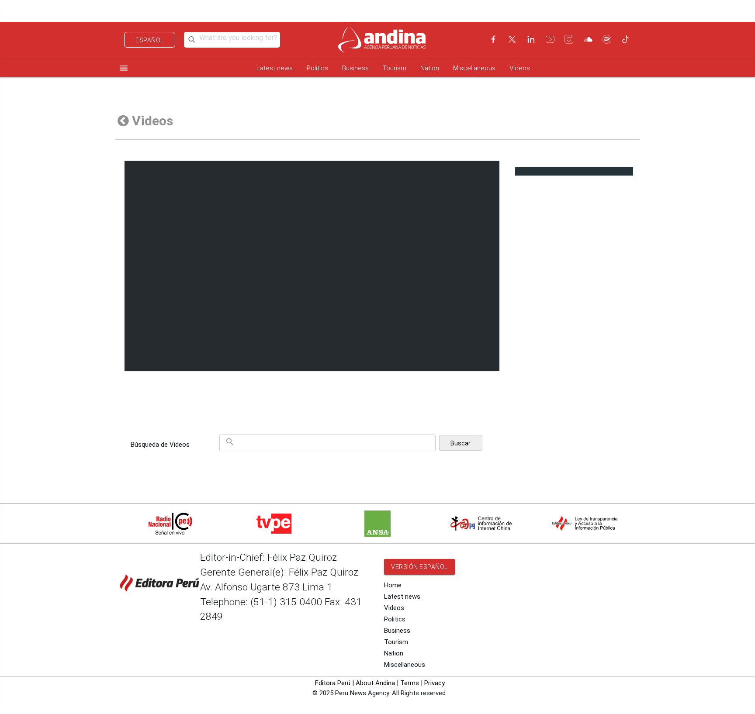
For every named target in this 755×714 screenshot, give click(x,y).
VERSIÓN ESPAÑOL (419, 566)
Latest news (274, 68)
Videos (519, 68)
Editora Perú (332, 683)
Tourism (394, 68)
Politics (317, 68)
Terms (409, 683)
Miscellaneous (474, 68)
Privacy (434, 683)
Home (393, 585)
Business (355, 68)
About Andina (375, 683)
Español (149, 40)
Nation (429, 68)
